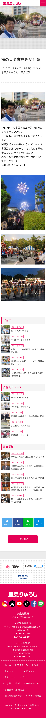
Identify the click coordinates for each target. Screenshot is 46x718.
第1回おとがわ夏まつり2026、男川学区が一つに (27, 362)
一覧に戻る (23, 539)
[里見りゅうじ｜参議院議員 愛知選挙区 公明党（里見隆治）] (12, 4)
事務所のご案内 (33, 683)
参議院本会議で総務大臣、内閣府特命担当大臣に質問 (27, 467)
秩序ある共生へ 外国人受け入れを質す (27, 457)
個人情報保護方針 (13, 696)
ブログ (37, 68)
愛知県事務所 (24, 623)
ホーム (8, 665)
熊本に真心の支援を (19, 331)
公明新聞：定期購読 (14, 690)
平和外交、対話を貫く (20, 340)
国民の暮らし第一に (19, 435)
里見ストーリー (12, 671)
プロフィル (22, 665)
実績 (36, 665)
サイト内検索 (34, 696)
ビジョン (30, 671)
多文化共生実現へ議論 (20, 426)
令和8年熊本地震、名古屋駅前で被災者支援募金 (27, 374)
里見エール (10, 677)
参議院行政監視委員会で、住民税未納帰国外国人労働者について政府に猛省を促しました (27, 489)
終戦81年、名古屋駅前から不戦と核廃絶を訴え (27, 350)
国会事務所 (24, 643)
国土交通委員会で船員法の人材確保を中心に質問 (27, 500)
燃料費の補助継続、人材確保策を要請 (27, 416)
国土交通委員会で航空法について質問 (27, 478)
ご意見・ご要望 (12, 683)
